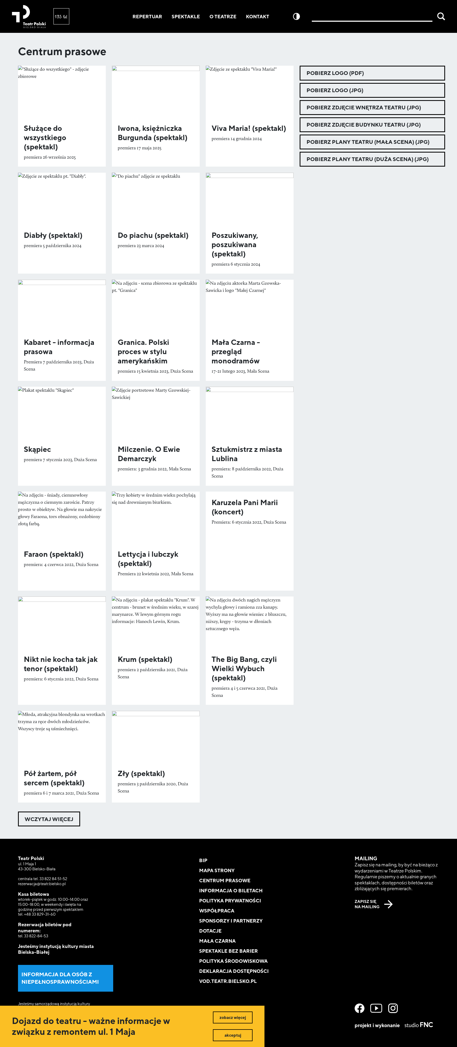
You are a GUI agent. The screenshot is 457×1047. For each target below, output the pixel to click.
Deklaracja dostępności (234, 971)
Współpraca (216, 911)
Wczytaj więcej (49, 819)
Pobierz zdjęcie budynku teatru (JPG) (364, 125)
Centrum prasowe (224, 880)
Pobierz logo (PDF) (335, 73)
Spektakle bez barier (228, 951)
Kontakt (257, 16)
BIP (203, 860)
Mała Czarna (217, 941)
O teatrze (222, 16)
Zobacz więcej (233, 1017)
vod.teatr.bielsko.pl (228, 981)
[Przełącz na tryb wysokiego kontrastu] (296, 16)
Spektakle (186, 16)
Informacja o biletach (231, 890)
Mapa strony (217, 870)
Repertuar (147, 16)
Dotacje (210, 931)
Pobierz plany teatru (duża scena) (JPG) (368, 159)
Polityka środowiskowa (233, 961)
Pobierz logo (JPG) (335, 90)
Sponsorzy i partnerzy (231, 921)
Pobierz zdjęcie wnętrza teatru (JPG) (364, 107)
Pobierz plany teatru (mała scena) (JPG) (368, 142)
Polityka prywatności (230, 900)
